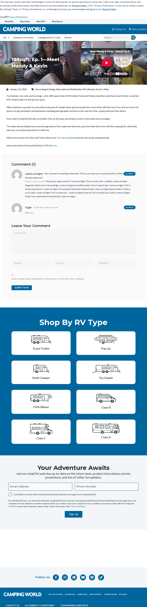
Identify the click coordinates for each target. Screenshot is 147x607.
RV (4, 37)
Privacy (82, 506)
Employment (95, 594)
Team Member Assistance (74, 605)
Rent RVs (41, 21)
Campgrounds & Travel (49, 37)
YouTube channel (65, 137)
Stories (99, 89)
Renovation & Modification (69, 89)
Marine (67, 37)
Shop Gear (25, 21)
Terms (74, 506)
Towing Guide (110, 594)
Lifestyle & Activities (23, 37)
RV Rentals (70, 594)
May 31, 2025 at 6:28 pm (36, 181)
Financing (82, 594)
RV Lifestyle (89, 89)
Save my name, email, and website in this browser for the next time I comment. (47, 278)
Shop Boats (57, 21)
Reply (131, 174)
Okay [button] (2, 17)
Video (106, 89)
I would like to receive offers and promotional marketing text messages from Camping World (54, 494)
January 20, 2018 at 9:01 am (46, 207)
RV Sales (123, 594)
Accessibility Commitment (40, 605)
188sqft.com (50, 145)
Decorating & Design (45, 89)
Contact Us (12, 605)
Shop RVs (9, 21)
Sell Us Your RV (56, 594)
